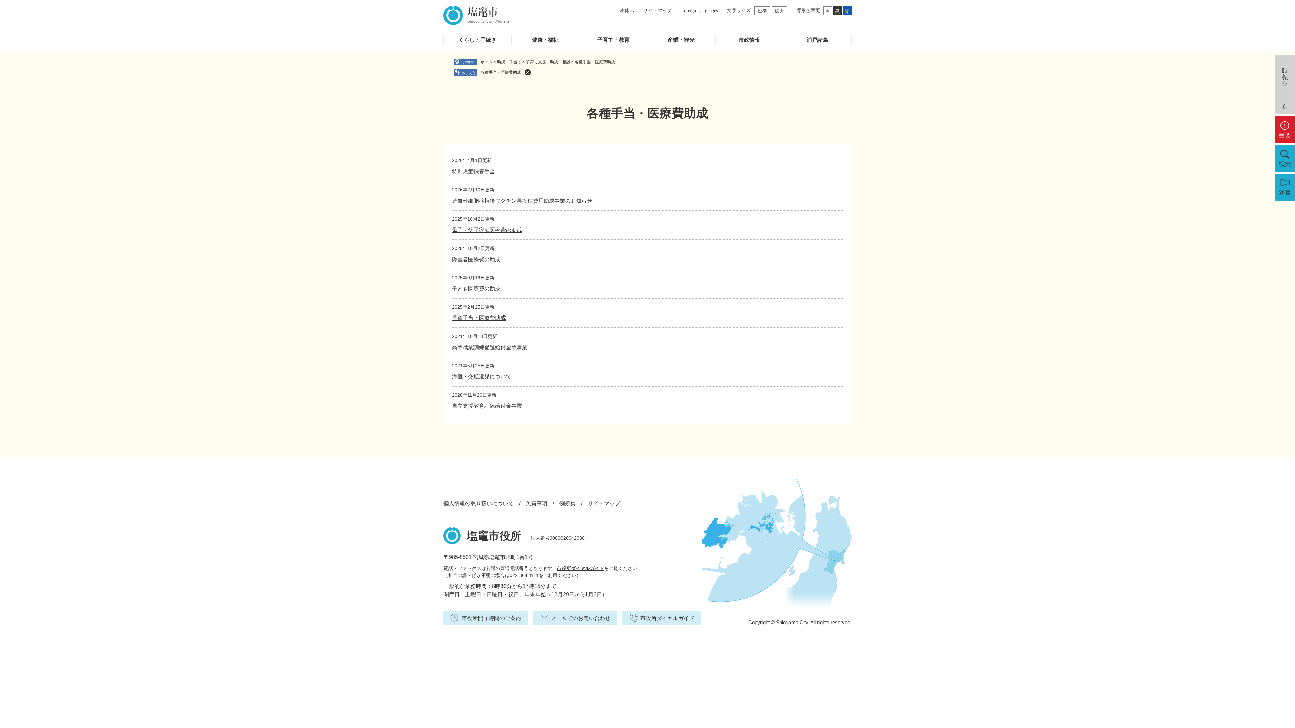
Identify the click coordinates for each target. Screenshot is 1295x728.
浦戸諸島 (817, 40)
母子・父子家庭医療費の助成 (487, 230)
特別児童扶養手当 (473, 171)
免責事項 (536, 503)
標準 (762, 11)
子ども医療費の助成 (476, 289)
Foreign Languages (699, 10)
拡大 (779, 11)
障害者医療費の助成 (476, 259)
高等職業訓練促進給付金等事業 (489, 347)
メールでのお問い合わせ (580, 618)
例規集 (567, 503)
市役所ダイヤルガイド (580, 568)
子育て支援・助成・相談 (548, 62)
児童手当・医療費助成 (479, 318)
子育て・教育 (613, 40)
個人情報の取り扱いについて (478, 503)
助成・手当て (509, 62)
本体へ (627, 10)
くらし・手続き (477, 40)
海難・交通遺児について (481, 377)
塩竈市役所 (494, 536)
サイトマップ (657, 10)
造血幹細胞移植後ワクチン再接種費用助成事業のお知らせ (522, 201)
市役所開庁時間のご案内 (491, 618)
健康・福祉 (545, 40)
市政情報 (749, 40)
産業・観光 (681, 40)
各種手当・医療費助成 (501, 72)
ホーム (487, 62)
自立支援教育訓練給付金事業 (487, 406)
